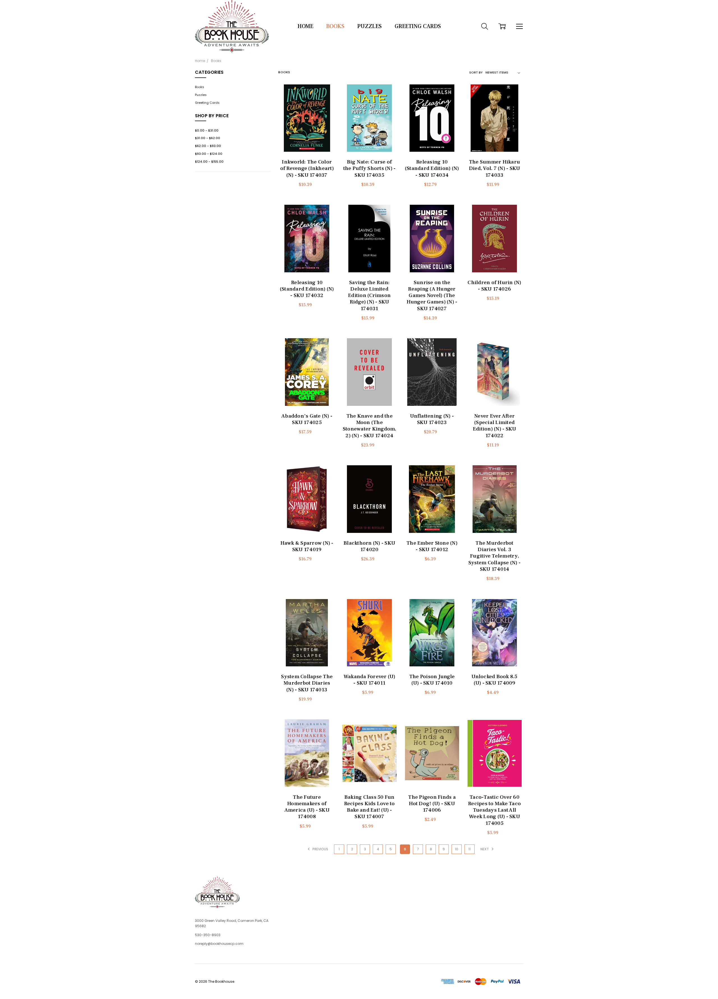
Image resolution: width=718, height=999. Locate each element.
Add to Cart (307, 131)
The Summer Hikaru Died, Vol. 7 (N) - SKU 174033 (494, 168)
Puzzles (369, 26)
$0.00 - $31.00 (206, 130)
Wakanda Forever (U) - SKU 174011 (369, 679)
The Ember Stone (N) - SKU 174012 (431, 546)
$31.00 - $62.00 (207, 138)
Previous (320, 849)
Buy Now (307, 142)
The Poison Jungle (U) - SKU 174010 (432, 679)
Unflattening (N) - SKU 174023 (432, 419)
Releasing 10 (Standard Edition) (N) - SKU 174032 (307, 289)
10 (456, 849)
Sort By (476, 72)
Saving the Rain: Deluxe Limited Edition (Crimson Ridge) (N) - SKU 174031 (369, 295)
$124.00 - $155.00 (209, 161)
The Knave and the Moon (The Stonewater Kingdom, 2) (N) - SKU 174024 (369, 426)
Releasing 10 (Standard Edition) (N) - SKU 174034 (432, 168)
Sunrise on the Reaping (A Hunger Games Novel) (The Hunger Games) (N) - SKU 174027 (432, 295)
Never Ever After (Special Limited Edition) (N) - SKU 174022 (494, 426)
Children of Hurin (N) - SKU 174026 (494, 285)
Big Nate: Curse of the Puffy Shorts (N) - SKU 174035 (369, 168)
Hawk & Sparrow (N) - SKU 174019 (306, 546)
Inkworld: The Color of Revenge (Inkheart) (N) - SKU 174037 (307, 168)
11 (469, 849)
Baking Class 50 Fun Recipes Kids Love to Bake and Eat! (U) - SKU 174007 (369, 807)
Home (305, 26)
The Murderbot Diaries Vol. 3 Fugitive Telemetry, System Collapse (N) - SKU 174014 (494, 556)
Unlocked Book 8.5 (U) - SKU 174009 (494, 679)
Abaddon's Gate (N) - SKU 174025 (306, 419)
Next (485, 849)
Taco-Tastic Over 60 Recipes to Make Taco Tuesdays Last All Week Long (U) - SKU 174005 (494, 810)
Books (335, 26)
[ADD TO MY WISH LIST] (328, 98)
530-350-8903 (207, 935)
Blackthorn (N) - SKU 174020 (369, 546)
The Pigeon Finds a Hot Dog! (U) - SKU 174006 (432, 803)
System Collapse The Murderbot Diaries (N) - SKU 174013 (307, 683)
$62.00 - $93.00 (208, 146)
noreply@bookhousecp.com (219, 943)
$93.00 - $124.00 (208, 153)
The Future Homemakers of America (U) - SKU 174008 (307, 807)
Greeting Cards (418, 26)
